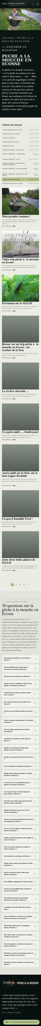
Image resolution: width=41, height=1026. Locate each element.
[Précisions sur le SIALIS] (20, 288)
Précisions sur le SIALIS (17, 303)
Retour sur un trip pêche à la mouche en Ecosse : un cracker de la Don (20, 347)
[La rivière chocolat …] (20, 376)
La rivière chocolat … (15, 391)
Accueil (8, 37)
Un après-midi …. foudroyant (20, 432)
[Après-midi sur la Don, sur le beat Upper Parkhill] (20, 457)
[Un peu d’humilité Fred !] (20, 503)
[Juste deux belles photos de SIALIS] (20, 544)
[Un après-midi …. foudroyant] (20, 416)
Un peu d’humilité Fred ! (17, 519)
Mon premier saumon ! (16, 216)
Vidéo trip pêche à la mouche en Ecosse (20, 260)
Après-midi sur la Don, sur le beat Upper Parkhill (20, 474)
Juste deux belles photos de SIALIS (18, 561)
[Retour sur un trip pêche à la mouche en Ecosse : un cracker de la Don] (20, 329)
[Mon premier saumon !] (20, 201)
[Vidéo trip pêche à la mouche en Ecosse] (20, 244)
